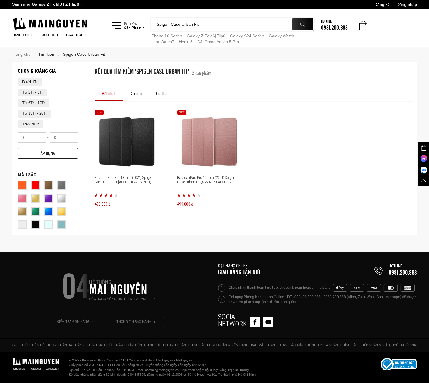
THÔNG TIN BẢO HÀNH (133, 321)
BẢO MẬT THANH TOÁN (269, 345)
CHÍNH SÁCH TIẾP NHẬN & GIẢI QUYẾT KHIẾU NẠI (378, 345)
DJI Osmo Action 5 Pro (218, 41)
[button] (96, 195)
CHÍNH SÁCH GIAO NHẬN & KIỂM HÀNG (218, 345)
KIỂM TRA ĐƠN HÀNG (73, 321)
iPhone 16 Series (166, 36)
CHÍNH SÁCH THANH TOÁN (165, 345)
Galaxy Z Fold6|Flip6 (206, 36)
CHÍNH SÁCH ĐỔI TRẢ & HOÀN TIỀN (114, 345)
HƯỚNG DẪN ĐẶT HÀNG (65, 345)
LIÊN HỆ (38, 345)
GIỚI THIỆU (21, 345)
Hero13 (186, 41)
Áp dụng (48, 153)
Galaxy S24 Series (247, 36)
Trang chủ (21, 54)
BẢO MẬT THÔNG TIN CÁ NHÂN (314, 345)
